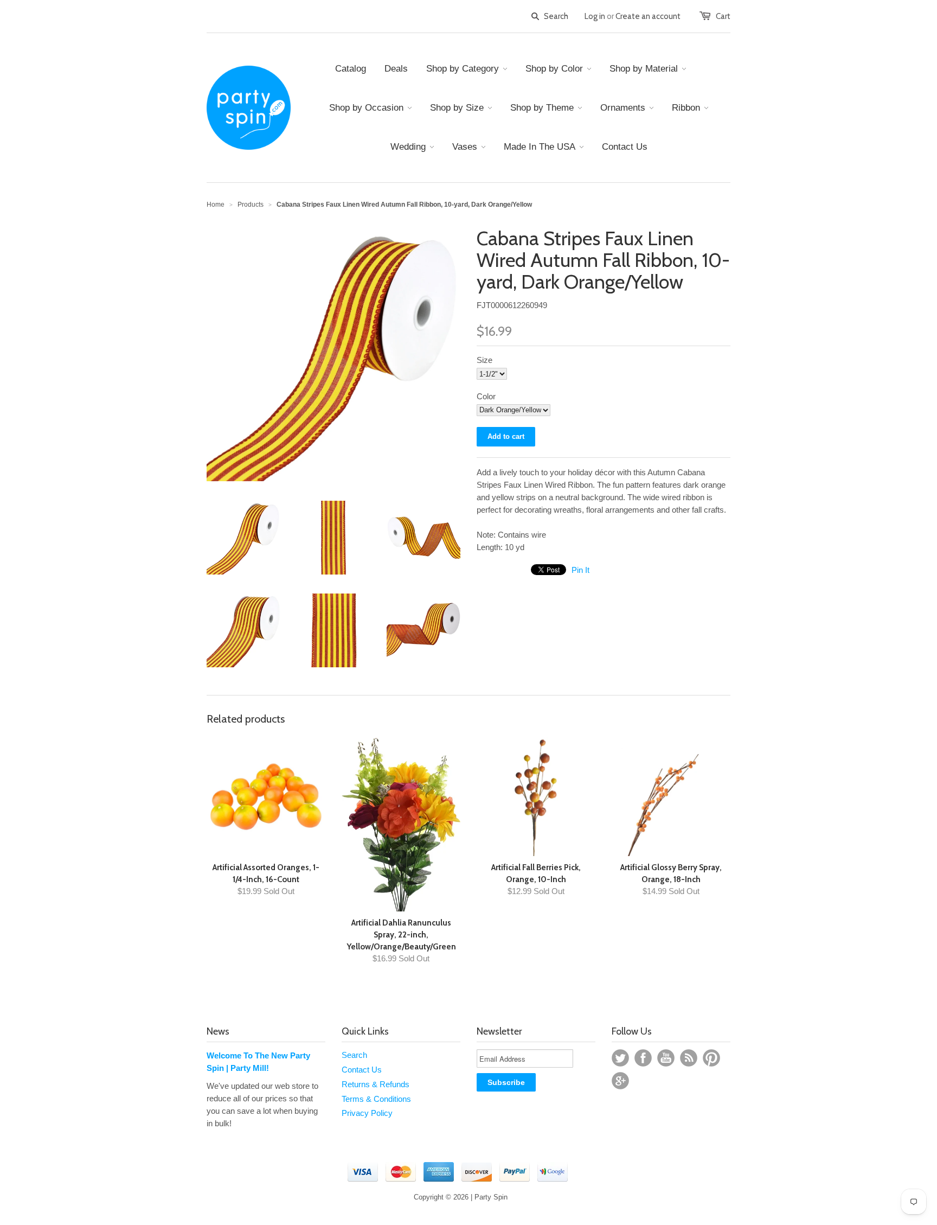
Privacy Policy (367, 1113)
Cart (723, 16)
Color (486, 396)
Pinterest (711, 1058)
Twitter (620, 1058)
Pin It (580, 570)
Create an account (648, 16)
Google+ (620, 1080)
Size (484, 360)
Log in (595, 16)
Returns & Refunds (375, 1084)
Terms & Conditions (376, 1098)
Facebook (643, 1058)
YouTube (666, 1058)
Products (251, 204)
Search (354, 1055)
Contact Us (362, 1069)
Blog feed (688, 1058)
